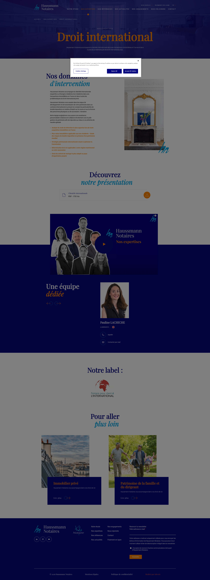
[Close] (138, 60)
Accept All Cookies (130, 71)
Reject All (114, 71)
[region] (105, 67)
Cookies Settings (81, 71)
